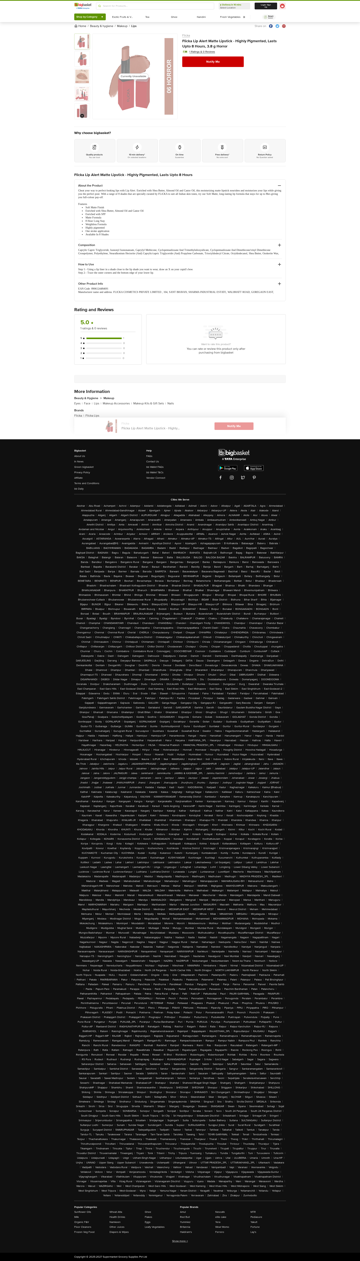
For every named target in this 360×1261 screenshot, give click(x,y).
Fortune (255, 1227)
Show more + (180, 1241)
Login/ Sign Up (266, 6)
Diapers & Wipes (119, 1232)
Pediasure (256, 1217)
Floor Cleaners (82, 1227)
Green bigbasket (84, 467)
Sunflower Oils (82, 1212)
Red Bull (185, 1217)
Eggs (148, 1222)
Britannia (185, 1227)
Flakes (148, 1217)
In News (79, 461)
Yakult (253, 1222)
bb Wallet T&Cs (155, 472)
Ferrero (219, 1232)
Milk (76, 1217)
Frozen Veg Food (84, 1232)
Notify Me (213, 62)
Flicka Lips (92, 416)
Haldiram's (186, 1232)
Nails (170, 403)
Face (88, 403)
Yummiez (185, 1222)
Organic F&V (81, 1222)
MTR (253, 1212)
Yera (217, 1222)
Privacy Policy (82, 472)
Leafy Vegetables (155, 1227)
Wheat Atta (116, 1212)
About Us (79, 456)
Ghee (148, 1212)
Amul (183, 1212)
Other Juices (117, 1227)
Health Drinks (117, 1217)
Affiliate (78, 477)
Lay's (253, 1232)
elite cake (220, 1217)
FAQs (149, 456)
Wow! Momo (222, 1227)
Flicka (186, 35)
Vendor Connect (155, 477)
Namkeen (115, 1222)
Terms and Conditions (86, 483)
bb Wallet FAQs (155, 467)
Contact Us (152, 461)
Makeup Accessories (117, 403)
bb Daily (79, 488)
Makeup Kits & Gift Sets (149, 403)
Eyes (78, 403)
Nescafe (220, 1212)
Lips (97, 403)
